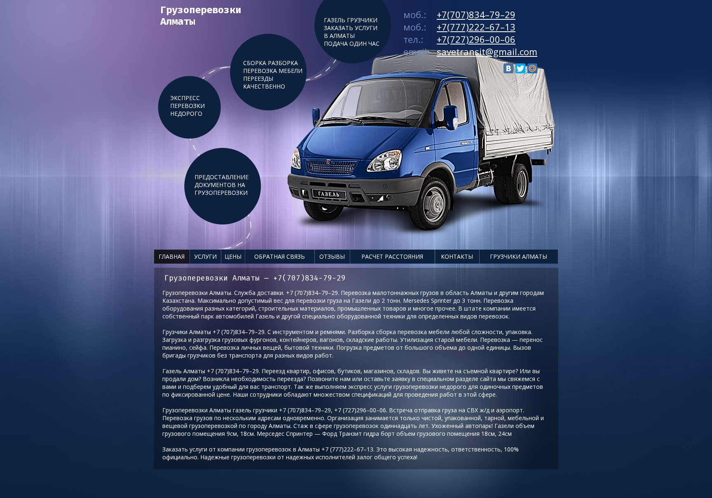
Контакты (457, 256)
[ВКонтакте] (508, 68)
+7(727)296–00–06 (476, 39)
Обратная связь (279, 256)
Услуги (205, 256)
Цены (233, 256)
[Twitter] (520, 68)
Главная (172, 256)
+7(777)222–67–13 (476, 27)
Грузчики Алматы (518, 256)
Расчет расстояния (392, 256)
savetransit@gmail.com (487, 51)
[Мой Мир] (532, 68)
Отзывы (332, 256)
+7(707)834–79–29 (476, 14)
